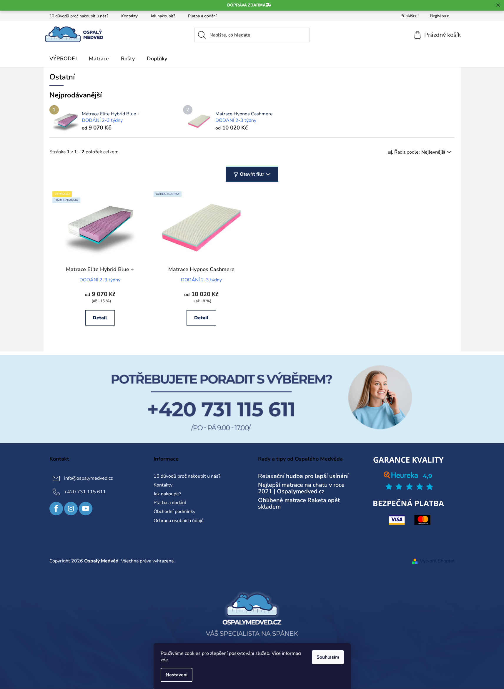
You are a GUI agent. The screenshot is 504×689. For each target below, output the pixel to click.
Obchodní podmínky (174, 511)
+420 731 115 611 (85, 492)
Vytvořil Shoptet (437, 561)
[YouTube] (85, 508)
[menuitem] (63, 58)
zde (164, 660)
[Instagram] (71, 508)
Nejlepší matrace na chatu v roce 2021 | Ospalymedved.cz (301, 488)
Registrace (439, 16)
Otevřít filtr (252, 174)
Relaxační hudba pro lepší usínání (303, 476)
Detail (100, 318)
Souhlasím (328, 657)
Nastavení (176, 675)
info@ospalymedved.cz (88, 478)
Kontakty (129, 16)
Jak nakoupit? (163, 16)
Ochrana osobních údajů (179, 520)
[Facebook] (56, 508)
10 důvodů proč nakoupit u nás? (78, 16)
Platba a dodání (202, 16)
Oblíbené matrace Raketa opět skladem (299, 503)
